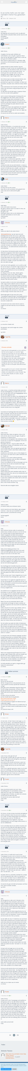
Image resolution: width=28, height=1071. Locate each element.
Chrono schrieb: (6, 347)
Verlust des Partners (10, 1058)
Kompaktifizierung (6, 234)
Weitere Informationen (6, 1069)
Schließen (14, 1069)
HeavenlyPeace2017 (10, 1057)
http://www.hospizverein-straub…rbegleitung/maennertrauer (9, 699)
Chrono (4, 18)
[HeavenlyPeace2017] (3, 1056)
